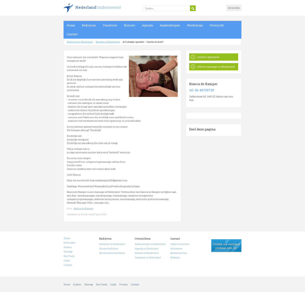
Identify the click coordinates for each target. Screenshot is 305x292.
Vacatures (110, 25)
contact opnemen (208, 57)
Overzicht (217, 25)
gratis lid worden (226, 245)
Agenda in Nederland (146, 248)
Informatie (69, 242)
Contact (72, 34)
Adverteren (176, 248)
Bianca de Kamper (83, 208)
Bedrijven (89, 25)
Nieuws (129, 25)
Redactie (175, 257)
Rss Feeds (69, 256)
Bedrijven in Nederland (103, 8)
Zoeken (68, 247)
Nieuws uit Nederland (108, 41)
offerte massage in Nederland (216, 66)
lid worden (234, 7)
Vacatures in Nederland (148, 257)
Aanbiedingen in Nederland (150, 244)
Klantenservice (178, 253)
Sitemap (68, 251)
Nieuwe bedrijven (109, 248)
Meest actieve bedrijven (112, 253)
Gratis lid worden (179, 244)
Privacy (123, 284)
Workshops (195, 25)
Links (67, 260)
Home (71, 25)
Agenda (147, 25)
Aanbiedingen (170, 25)
